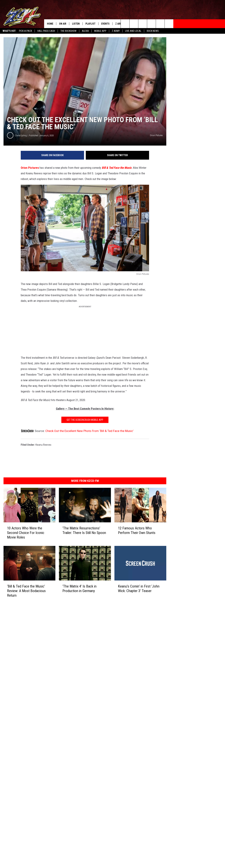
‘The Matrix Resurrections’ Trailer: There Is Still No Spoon (84, 530)
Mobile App (100, 30)
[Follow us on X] (169, 23)
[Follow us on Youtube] (160, 23)
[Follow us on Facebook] (142, 23)
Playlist (90, 23)
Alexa (85, 30)
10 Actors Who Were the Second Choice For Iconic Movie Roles (25, 532)
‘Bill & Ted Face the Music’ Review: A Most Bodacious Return (26, 591)
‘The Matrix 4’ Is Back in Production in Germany (79, 588)
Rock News (153, 30)
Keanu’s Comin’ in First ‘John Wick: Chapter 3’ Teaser (138, 588)
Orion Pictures (30, 167)
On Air (62, 23)
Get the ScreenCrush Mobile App (85, 419)
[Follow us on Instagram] (151, 23)
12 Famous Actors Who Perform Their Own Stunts (136, 530)
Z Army (116, 30)
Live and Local (133, 30)
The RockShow (68, 30)
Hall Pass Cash (46, 30)
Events (105, 23)
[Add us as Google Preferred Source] (134, 23)
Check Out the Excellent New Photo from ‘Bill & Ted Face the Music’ (89, 431)
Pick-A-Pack (25, 30)
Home (50, 23)
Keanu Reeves (43, 444)
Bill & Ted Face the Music (117, 167)
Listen (76, 23)
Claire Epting (21, 135)
